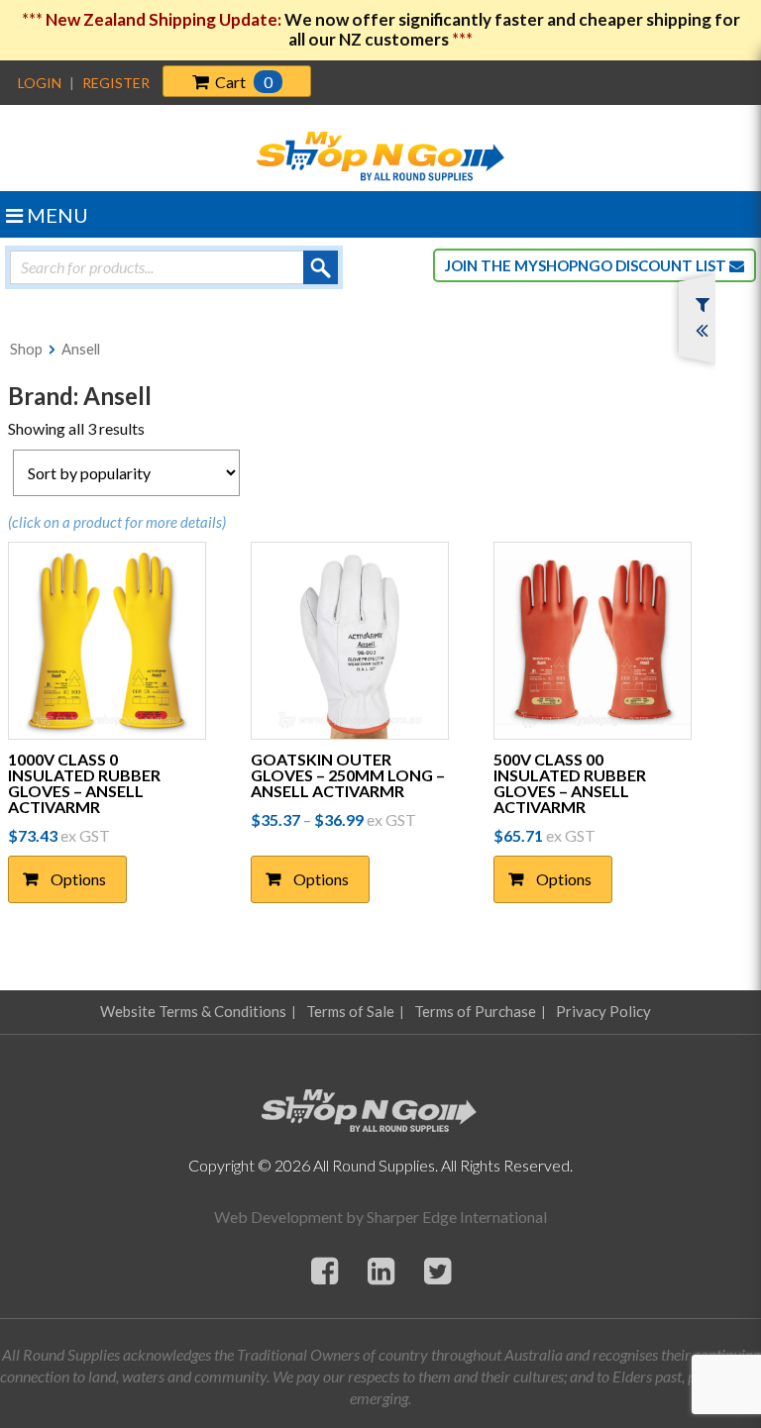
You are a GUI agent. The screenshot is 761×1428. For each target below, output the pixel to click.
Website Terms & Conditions (193, 1011)
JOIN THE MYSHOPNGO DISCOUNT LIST (587, 265)
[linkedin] (381, 1270)
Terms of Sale (350, 1011)
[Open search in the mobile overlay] (174, 267)
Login (39, 82)
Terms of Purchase (475, 1011)
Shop (26, 348)
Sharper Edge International (457, 1216)
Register (116, 82)
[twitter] (437, 1270)
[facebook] (324, 1270)
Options (78, 878)
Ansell (80, 348)
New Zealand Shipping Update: (165, 19)
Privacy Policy (603, 1011)
